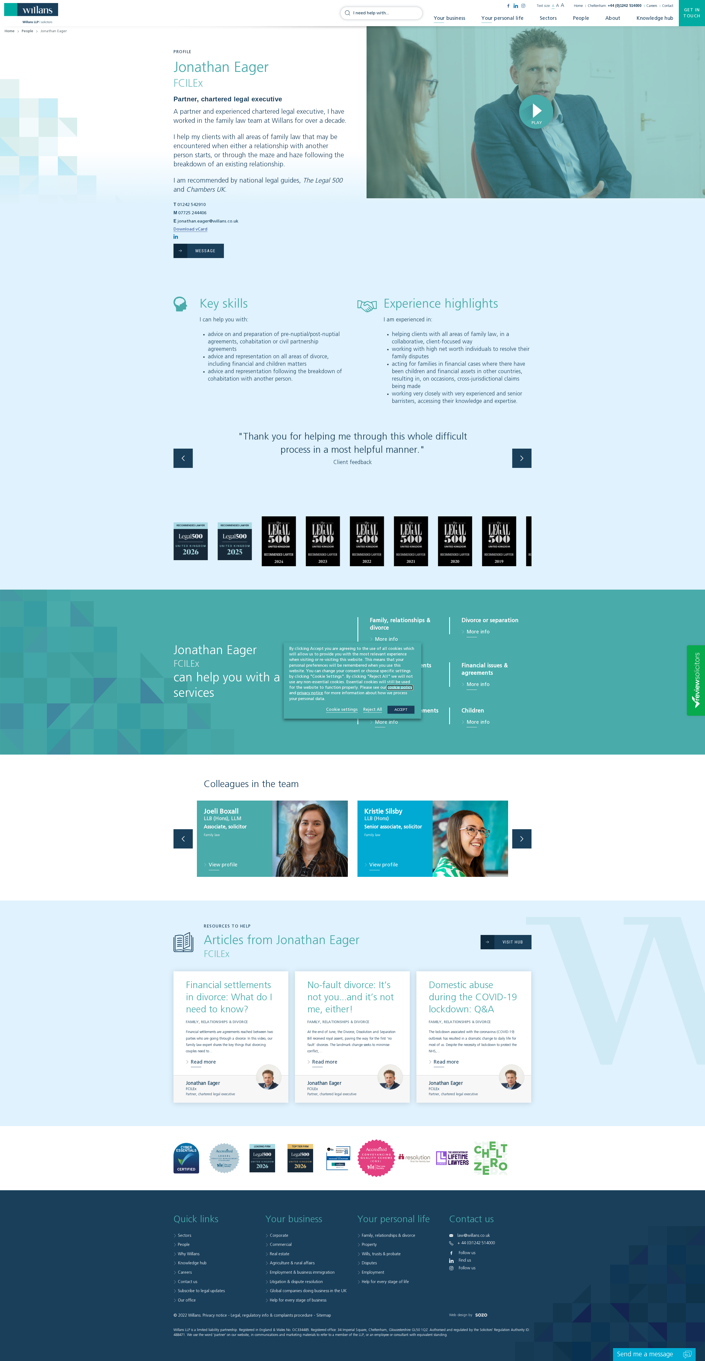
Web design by (461, 1315)
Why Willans (188, 1254)
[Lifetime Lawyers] (452, 1158)
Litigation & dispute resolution (296, 1282)
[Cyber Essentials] (186, 1158)
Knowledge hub (654, 18)
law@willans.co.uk (473, 1235)
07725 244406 (192, 213)
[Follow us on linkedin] (516, 6)
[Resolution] (414, 1158)
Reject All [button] (372, 709)
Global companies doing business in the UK (308, 1291)
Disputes (369, 1263)
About (612, 18)
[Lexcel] (224, 1158)
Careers (651, 6)
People (581, 18)
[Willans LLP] (31, 13)
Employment (373, 1272)
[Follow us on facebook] (508, 6)
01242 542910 (191, 205)
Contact (667, 6)
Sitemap (323, 1315)
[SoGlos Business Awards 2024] (338, 1158)
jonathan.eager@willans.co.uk (208, 221)
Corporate (279, 1235)
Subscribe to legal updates (201, 1291)
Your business (449, 18)
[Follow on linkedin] (175, 236)
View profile (223, 865)
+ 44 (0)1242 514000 (476, 1243)
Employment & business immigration (302, 1272)
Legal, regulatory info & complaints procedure (272, 1315)
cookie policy (399, 688)
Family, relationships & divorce (388, 1235)
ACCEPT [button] (401, 709)
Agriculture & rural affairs (292, 1263)
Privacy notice (215, 1315)
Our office (187, 1300)
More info (386, 639)
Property (369, 1245)
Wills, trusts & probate (381, 1254)
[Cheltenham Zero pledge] (490, 1158)
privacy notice (310, 693)
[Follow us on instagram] (523, 6)
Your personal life (502, 18)
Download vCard (190, 229)
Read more (203, 1061)
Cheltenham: (614, 6)
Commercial (281, 1245)
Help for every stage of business (298, 1300)
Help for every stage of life (385, 1282)
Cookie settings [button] (342, 709)
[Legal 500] (262, 1158)
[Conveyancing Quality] (376, 1158)
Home (578, 6)
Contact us (187, 1282)
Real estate (279, 1254)
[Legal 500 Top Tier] (300, 1158)
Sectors (548, 18)
